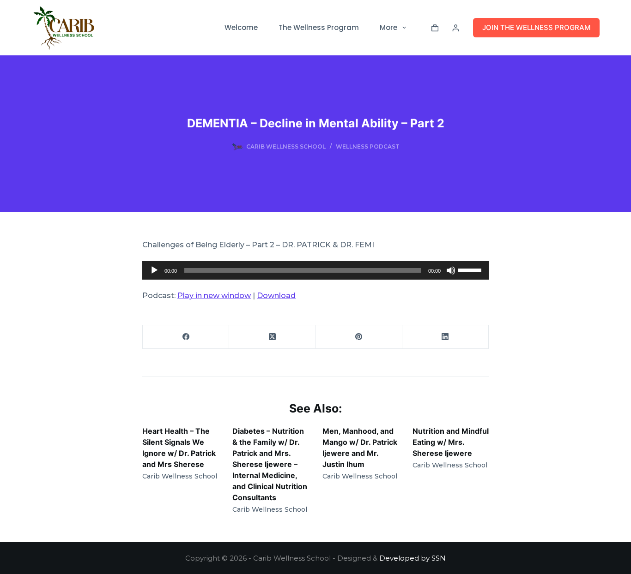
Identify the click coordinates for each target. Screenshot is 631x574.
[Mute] (450, 270)
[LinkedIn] (445, 337)
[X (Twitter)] (272, 337)
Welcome (241, 27)
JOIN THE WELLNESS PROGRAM (536, 27)
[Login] (455, 27)
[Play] (154, 270)
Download (276, 295)
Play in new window (214, 295)
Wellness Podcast (368, 146)
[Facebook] (186, 337)
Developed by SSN (412, 558)
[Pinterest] (359, 337)
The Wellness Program (319, 27)
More (388, 27)
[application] (315, 270)
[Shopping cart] (434, 27)
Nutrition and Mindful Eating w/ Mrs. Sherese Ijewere (451, 442)
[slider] (471, 269)
